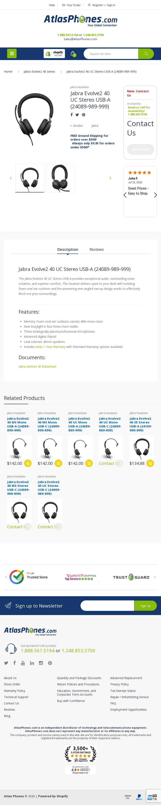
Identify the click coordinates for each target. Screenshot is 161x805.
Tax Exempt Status (123, 691)
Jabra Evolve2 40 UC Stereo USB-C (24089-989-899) (49, 488)
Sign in (111, 5)
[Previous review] (125, 195)
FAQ (113, 703)
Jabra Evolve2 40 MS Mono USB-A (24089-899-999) (18, 424)
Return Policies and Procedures (78, 684)
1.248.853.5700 (93, 35)
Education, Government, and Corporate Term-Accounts (76, 692)
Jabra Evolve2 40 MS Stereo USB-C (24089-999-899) (18, 488)
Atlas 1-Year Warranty (50, 347)
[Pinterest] (83, 115)
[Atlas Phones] (80, 20)
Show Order (12, 684)
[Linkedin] (32, 663)
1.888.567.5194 (67, 35)
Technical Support (16, 697)
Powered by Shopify (53, 796)
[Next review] (155, 195)
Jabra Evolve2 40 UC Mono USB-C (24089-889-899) (110, 424)
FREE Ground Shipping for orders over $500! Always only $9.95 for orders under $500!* (92, 141)
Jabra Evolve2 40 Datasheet (37, 366)
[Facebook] (71, 115)
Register (97, 5)
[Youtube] (23, 663)
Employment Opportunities (128, 709)
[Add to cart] (27, 463)
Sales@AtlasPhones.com (80, 39)
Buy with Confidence (71, 701)
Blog (7, 716)
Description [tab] (67, 249)
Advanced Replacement (126, 678)
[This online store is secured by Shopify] (54, 53)
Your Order (74, 5)
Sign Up (145, 606)
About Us (10, 678)
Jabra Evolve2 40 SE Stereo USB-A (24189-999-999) (141, 424)
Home (8, 71)
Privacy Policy (119, 684)
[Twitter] (77, 115)
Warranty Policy (14, 691)
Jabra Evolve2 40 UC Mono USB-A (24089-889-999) (79, 424)
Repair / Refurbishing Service (129, 697)
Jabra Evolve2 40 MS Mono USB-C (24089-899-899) (49, 424)
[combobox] (119, 54)
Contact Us (11, 703)
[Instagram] (41, 663)
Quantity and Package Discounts (79, 678)
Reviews (9, 709)
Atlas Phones (14, 796)
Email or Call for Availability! (139, 109)
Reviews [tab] (97, 249)
